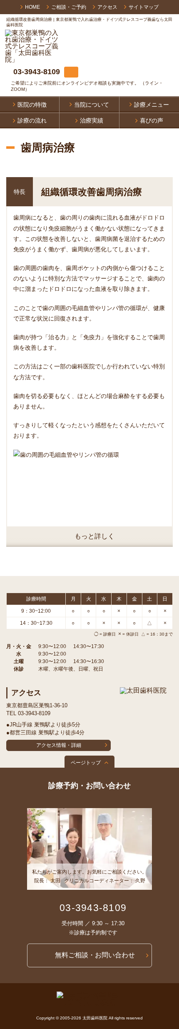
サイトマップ (144, 7)
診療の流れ (32, 120)
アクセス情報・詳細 (58, 745)
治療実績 (91, 120)
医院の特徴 (32, 104)
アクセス (107, 7)
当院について (91, 104)
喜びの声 (151, 120)
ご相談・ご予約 (68, 7)
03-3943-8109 (36, 72)
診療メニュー (151, 104)
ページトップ (86, 763)
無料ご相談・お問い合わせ (95, 955)
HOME (32, 7)
